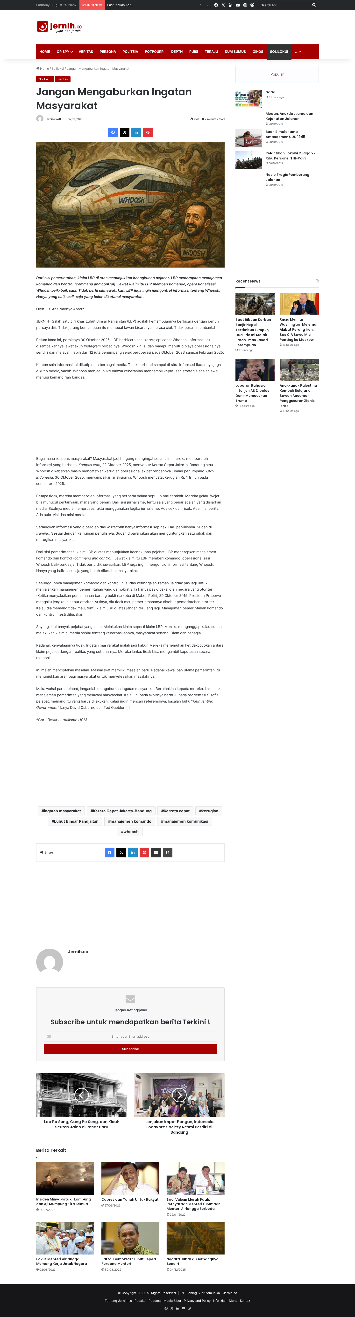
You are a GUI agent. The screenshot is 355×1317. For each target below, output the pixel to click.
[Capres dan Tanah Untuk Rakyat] (130, 1178)
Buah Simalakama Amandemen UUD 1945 (285, 134)
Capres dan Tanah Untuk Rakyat (130, 1199)
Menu (233, 1301)
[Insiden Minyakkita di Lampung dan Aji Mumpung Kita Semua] (65, 1178)
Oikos (258, 51)
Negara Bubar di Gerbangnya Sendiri (193, 1261)
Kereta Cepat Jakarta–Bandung (122, 810)
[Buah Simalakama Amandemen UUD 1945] (248, 138)
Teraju (211, 51)
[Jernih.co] (60, 27)
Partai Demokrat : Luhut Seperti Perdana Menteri (129, 1261)
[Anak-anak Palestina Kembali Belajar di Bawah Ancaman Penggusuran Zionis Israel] (299, 370)
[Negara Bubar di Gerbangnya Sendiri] (196, 1238)
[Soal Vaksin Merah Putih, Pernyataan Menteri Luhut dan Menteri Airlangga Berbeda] (196, 1178)
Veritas (86, 51)
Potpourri (154, 51)
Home (45, 51)
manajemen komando (131, 821)
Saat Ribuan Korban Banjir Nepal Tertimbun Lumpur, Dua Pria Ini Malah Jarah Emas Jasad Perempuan (182, 5)
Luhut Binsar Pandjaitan (76, 821)
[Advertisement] (226, 26)
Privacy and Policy (197, 1301)
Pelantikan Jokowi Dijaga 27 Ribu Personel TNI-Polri (291, 156)
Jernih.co (51, 119)
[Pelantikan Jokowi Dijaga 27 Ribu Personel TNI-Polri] (248, 160)
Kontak (245, 1301)
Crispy (63, 51)
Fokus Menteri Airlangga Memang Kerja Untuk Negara (61, 1261)
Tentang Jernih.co (118, 1301)
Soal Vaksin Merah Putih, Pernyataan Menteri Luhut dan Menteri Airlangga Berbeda (193, 1204)
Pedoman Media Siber (165, 1301)
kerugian (210, 810)
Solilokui (279, 51)
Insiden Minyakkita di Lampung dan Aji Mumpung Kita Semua (63, 1201)
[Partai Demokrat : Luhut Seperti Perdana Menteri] (130, 1238)
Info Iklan (220, 1301)
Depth (177, 51)
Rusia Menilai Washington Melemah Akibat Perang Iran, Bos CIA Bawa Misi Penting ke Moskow (299, 329)
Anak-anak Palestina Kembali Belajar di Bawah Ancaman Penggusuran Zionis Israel (298, 395)
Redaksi (140, 1301)
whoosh (131, 831)
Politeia (130, 51)
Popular (277, 74)
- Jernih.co (229, 1293)
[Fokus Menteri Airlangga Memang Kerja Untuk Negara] (65, 1238)
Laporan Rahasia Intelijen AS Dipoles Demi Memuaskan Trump (252, 393)
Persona (108, 51)
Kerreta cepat (177, 810)
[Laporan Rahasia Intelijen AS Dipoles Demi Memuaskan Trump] (255, 370)
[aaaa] (248, 99)
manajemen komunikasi (185, 821)
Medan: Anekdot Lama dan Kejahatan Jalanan (289, 116)
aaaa (270, 92)
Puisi (193, 51)
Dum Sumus (235, 51)
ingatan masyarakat (62, 810)
